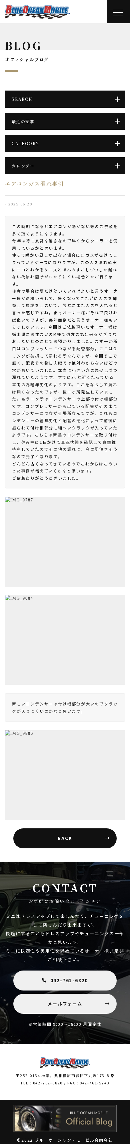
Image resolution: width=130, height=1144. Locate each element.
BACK (65, 838)
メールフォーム (65, 1004)
